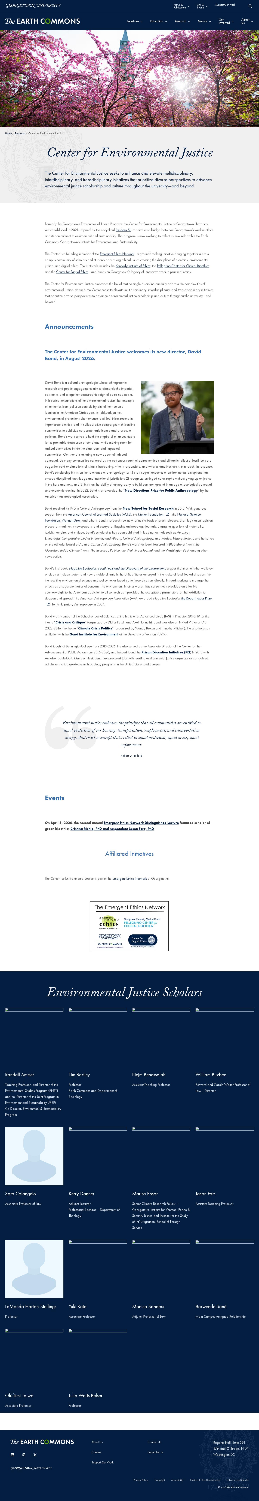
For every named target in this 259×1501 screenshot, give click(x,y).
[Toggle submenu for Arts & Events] (206, 6)
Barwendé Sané (211, 1306)
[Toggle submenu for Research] (189, 21)
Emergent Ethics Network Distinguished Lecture (141, 822)
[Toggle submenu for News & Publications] (188, 6)
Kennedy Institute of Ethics (133, 265)
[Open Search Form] (250, 6)
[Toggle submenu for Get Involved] (232, 21)
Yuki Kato (78, 1306)
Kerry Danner (81, 1194)
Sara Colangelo (20, 1194)
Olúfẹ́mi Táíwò (19, 1395)
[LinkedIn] (12, 1455)
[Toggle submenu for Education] (166, 21)
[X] (35, 1455)
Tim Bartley (79, 1074)
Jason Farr (205, 1194)
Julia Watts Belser (85, 1395)
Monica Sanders (148, 1306)
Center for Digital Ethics (72, 271)
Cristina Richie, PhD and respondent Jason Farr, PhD (112, 828)
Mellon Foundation (151, 514)
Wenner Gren (71, 520)
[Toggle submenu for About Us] (252, 21)
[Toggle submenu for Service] (210, 21)
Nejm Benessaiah (148, 1074)
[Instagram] (24, 1455)
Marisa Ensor (145, 1194)
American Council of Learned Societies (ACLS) (99, 514)
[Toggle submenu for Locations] (141, 21)
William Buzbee (211, 1074)
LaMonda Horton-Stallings (31, 1306)
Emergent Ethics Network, (117, 253)
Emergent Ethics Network (129, 878)
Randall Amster (19, 1074)
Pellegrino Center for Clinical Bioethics (183, 265)
